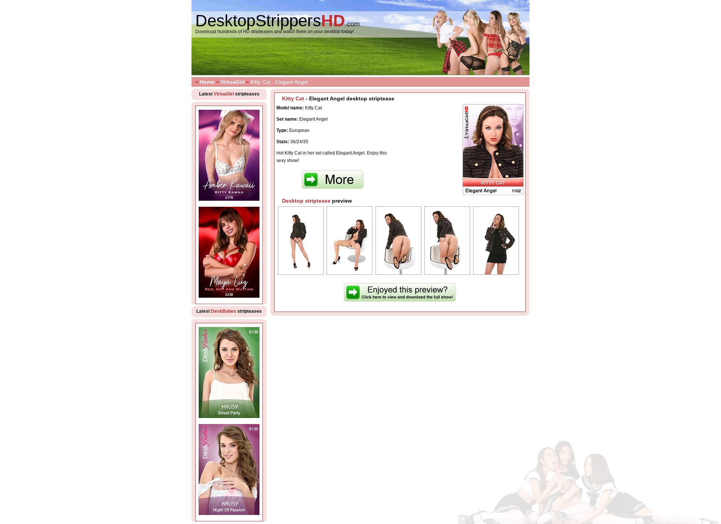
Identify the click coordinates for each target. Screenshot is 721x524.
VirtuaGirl (232, 82)
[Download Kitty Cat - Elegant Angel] (333, 187)
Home (207, 82)
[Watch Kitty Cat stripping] (400, 300)
